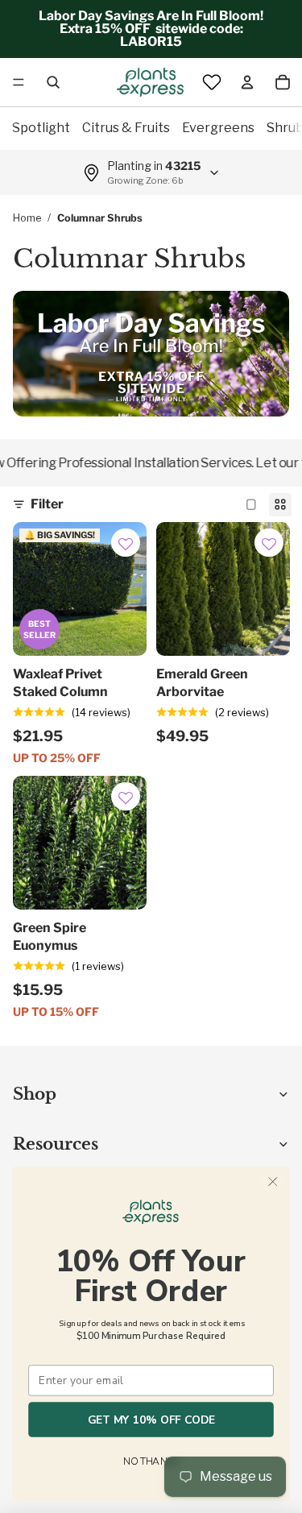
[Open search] (53, 82)
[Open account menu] (247, 82)
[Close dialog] (273, 1181)
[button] (125, 544)
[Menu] (18, 82)
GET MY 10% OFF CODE (151, 1419)
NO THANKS (150, 1462)
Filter (47, 504)
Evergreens (218, 127)
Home (27, 218)
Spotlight (41, 127)
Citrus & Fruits (126, 127)
